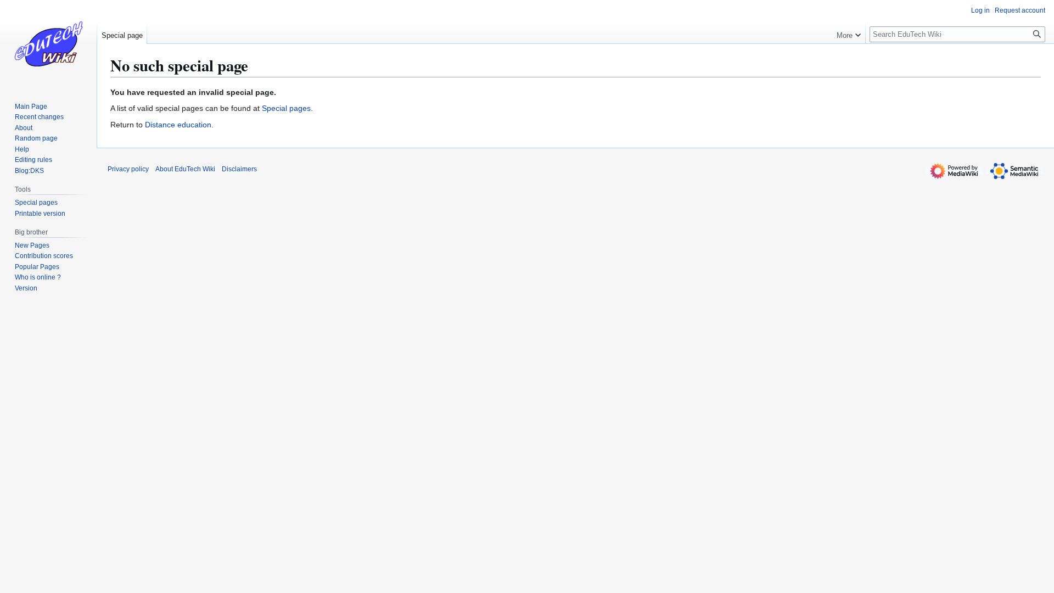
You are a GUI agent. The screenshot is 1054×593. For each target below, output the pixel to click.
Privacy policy (128, 169)
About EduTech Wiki (185, 169)
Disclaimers (239, 169)
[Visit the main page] (48, 44)
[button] (848, 33)
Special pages (286, 108)
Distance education (178, 124)
